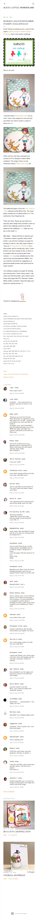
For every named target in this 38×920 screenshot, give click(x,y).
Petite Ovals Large (22, 163)
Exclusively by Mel (17, 512)
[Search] (33, 3)
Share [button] (5, 371)
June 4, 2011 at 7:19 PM (16, 787)
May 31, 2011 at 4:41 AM (17, 506)
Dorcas (12, 484)
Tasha (12, 761)
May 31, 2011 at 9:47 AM (17, 575)
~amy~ (12, 388)
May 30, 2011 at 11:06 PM (17, 464)
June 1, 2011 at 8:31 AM (16, 742)
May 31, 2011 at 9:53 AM (17, 587)
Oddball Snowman (14, 875)
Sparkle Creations (8, 377)
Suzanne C (13, 778)
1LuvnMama (13, 699)
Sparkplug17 (14, 737)
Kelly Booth (14, 684)
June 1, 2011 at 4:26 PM (16, 755)
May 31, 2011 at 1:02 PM (17, 646)
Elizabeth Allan (16, 626)
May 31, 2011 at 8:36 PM (17, 718)
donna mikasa (15, 593)
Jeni (11, 581)
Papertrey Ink (24, 374)
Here (11, 256)
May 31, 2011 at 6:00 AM (17, 537)
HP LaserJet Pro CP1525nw (19, 246)
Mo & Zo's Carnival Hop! (17, 831)
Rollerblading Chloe (21, 116)
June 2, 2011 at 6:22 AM (16, 772)
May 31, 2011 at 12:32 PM (17, 633)
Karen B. (13, 498)
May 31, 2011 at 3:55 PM (17, 663)
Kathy (12, 441)
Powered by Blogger (20, 913)
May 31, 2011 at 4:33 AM (17, 493)
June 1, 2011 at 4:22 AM (16, 731)
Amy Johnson (14, 669)
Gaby (11, 414)
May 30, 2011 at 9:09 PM (17, 393)
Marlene (13, 712)
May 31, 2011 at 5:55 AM (17, 522)
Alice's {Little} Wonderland (18, 7)
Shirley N (13, 639)
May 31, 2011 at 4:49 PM (17, 678)
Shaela (12, 748)
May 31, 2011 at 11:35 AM (17, 608)
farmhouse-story (16, 470)
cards (9, 374)
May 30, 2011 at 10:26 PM (17, 453)
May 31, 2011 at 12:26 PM (17, 620)
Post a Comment (9, 792)
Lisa (11, 399)
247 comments (12, 835)
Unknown (13, 614)
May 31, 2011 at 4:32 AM (17, 478)
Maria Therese (15, 459)
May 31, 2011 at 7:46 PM (17, 706)
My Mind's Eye (16, 374)
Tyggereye (13, 723)
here (21, 228)
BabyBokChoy (14, 528)
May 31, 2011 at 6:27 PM (17, 693)
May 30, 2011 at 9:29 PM (17, 408)
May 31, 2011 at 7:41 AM (17, 560)
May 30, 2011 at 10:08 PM (17, 435)
